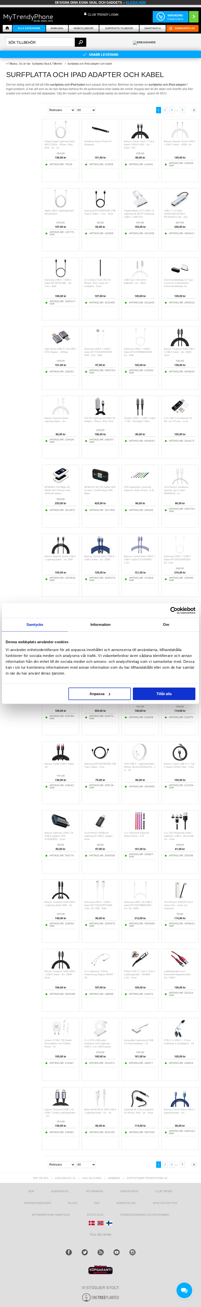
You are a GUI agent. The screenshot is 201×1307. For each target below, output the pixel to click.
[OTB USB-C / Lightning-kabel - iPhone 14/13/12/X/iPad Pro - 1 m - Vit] (140, 759)
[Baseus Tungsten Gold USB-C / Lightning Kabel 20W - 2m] (60, 898)
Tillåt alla (164, 694)
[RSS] (101, 1252)
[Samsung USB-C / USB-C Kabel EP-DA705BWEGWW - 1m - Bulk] (140, 345)
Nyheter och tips (165, 1203)
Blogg (72, 1203)
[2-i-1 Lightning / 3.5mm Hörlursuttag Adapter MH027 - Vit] (100, 967)
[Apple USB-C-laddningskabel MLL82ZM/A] (60, 206)
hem (31, 1191)
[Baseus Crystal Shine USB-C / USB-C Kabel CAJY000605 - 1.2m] (140, 552)
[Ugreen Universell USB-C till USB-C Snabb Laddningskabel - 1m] (60, 1105)
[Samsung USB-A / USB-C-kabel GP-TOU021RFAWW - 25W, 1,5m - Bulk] (100, 345)
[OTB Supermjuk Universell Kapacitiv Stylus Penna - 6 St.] (140, 483)
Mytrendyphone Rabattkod (51, 1214)
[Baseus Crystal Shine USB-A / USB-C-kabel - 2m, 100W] (100, 552)
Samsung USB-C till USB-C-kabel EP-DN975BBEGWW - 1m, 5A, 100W (138, 905)
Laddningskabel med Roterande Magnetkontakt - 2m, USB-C (178, 974)
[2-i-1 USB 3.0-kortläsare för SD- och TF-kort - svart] (180, 414)
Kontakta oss (126, 1203)
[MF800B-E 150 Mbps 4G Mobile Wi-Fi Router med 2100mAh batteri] (60, 483)
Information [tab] (100, 624)
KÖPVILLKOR (95, 1214)
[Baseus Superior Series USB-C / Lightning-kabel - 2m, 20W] (60, 552)
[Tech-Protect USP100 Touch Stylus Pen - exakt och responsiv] (180, 898)
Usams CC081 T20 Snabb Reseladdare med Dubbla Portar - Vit (58, 1043)
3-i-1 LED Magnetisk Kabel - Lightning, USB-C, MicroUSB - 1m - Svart (179, 836)
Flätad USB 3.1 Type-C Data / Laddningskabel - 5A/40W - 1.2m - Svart (139, 974)
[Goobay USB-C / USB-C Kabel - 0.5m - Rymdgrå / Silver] (140, 414)
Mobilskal (57, 28)
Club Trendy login (103, 14)
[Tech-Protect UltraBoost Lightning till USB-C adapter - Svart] (100, 828)
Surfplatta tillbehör (119, 28)
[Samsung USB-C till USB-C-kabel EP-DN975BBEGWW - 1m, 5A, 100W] (140, 898)
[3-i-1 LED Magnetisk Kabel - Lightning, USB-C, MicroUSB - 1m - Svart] (180, 828)
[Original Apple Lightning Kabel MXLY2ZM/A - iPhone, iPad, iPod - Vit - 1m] (60, 137)
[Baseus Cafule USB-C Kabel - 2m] (60, 759)
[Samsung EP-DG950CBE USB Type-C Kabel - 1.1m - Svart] (100, 206)
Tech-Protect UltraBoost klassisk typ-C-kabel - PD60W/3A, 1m (176, 490)
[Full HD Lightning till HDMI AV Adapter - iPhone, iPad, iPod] (100, 414)
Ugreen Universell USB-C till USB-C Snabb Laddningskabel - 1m (60, 1112)
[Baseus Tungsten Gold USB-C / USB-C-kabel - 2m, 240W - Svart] (60, 967)
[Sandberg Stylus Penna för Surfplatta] (100, 137)
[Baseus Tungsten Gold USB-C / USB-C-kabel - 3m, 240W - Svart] (180, 345)
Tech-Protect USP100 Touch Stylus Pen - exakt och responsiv (178, 905)
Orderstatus (129, 1191)
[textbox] (46, 42)
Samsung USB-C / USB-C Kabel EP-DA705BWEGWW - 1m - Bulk (139, 352)
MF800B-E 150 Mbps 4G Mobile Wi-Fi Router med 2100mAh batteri (57, 490)
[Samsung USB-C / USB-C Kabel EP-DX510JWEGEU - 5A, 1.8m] (180, 552)
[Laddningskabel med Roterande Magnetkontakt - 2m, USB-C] (180, 967)
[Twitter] (85, 1252)
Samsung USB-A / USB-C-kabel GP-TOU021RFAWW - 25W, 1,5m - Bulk (98, 352)
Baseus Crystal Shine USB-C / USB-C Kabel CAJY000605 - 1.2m (139, 559)
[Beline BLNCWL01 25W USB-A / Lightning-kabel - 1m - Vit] (100, 1105)
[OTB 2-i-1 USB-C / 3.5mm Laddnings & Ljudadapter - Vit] (180, 1036)
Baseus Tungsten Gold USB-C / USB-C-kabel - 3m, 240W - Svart (179, 352)
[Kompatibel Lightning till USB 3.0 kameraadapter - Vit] (140, 1036)
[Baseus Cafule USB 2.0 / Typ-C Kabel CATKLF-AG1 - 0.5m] (180, 759)
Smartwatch (152, 28)
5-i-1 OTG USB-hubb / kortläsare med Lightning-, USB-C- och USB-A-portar (97, 1043)
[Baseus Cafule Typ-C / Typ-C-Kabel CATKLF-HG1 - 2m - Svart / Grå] (140, 137)
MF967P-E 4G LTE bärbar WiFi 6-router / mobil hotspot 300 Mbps (100, 490)
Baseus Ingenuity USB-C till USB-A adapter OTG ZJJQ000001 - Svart (59, 836)
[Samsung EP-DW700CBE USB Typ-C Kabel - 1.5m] (100, 759)
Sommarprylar (185, 28)
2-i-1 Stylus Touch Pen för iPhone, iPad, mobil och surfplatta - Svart (97, 283)
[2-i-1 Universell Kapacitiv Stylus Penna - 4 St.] (140, 828)
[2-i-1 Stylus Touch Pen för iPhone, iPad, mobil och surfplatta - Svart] (100, 276)
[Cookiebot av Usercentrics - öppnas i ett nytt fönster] (173, 610)
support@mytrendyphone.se (147, 1178)
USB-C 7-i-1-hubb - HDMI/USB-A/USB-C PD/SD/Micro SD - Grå (175, 213)
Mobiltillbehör (83, 28)
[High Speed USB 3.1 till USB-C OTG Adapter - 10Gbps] (60, 345)
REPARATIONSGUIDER (37, 1203)
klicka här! (136, 2)
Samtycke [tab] (34, 624)
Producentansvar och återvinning (144, 1214)
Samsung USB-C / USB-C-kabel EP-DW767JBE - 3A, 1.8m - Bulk (58, 283)
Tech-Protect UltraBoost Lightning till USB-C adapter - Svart (99, 836)
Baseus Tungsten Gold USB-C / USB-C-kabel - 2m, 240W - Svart (60, 974)
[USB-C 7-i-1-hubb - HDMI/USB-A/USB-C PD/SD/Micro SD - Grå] (180, 206)
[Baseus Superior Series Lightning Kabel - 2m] (60, 414)
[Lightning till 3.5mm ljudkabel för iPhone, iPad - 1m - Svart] (140, 1105)
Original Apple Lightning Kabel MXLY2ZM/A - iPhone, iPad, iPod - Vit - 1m (60, 144)
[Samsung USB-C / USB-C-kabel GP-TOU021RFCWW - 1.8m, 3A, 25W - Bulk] (100, 898)
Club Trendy (164, 1191)
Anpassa (96, 694)
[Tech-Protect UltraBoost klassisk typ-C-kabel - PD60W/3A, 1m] (180, 483)
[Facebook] (69, 1252)
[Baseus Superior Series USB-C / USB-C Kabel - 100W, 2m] (180, 137)
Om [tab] (166, 624)
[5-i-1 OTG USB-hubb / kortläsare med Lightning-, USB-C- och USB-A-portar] (100, 1036)
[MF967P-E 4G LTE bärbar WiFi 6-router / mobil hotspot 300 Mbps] (100, 483)
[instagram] (132, 1252)
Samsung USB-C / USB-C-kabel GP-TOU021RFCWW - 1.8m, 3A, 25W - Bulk (99, 905)
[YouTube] (116, 1252)
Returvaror (94, 1191)
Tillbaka (12, 63)
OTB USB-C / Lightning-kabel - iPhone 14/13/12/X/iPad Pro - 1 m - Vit (139, 767)
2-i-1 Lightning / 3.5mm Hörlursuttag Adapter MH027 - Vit (99, 974)
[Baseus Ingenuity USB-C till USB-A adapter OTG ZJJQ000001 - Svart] (60, 828)
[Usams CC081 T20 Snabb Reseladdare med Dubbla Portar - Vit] (60, 1036)
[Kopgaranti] (100, 1273)
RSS (97, 1203)
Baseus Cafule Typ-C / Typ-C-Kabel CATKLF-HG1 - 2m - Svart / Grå (139, 144)
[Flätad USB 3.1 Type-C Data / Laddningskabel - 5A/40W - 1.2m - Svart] (140, 967)
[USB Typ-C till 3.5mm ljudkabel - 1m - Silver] (140, 276)
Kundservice (60, 1191)
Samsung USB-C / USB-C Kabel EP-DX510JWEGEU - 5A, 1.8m (178, 559)
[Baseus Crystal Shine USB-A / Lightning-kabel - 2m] (180, 1105)
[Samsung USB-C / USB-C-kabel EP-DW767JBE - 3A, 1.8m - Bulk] (60, 276)
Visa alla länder (101, 1234)
